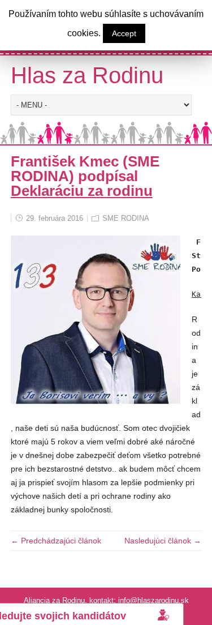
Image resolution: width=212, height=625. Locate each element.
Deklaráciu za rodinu (82, 190)
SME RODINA (125, 218)
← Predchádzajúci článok (56, 540)
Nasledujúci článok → (162, 540)
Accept (124, 33)
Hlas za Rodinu (87, 75)
